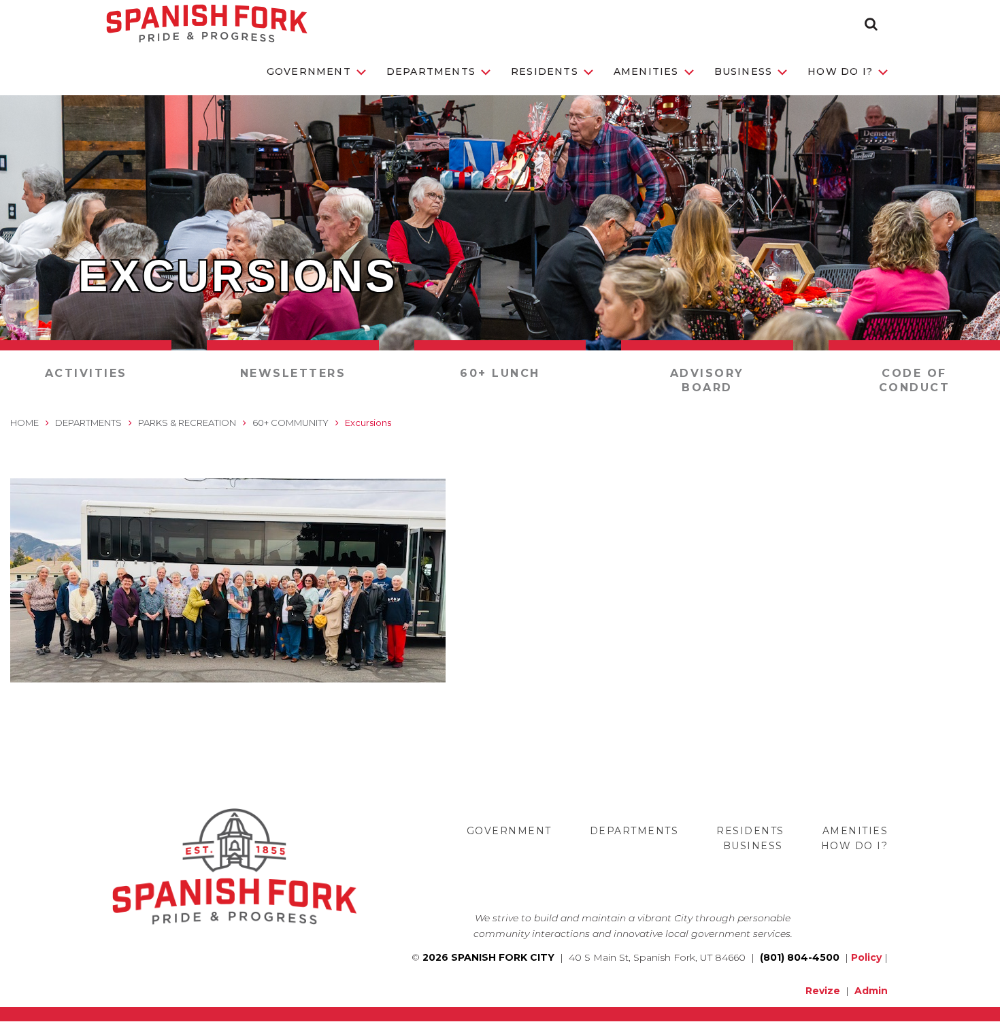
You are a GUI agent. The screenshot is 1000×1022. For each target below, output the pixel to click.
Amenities (646, 71)
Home (24, 422)
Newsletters (293, 373)
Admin (871, 991)
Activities (86, 373)
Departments (431, 71)
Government (309, 71)
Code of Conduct (914, 380)
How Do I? (840, 71)
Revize (822, 991)
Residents (544, 71)
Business (743, 71)
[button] (871, 24)
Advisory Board (707, 380)
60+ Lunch (500, 373)
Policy (866, 957)
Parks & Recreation (187, 422)
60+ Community (290, 422)
